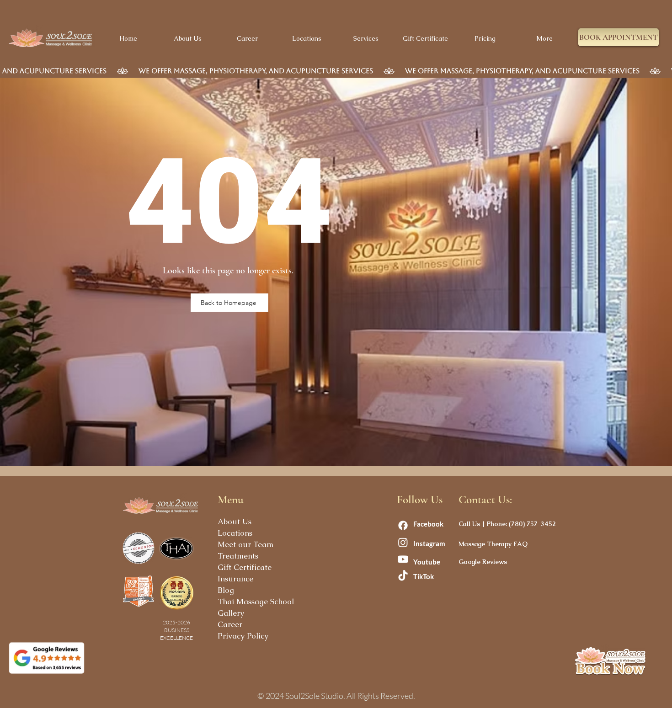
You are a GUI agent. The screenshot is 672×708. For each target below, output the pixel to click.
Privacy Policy (243, 636)
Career (230, 624)
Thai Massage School (256, 601)
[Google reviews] (46, 658)
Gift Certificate (245, 567)
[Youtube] (403, 559)
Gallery (231, 613)
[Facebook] (403, 525)
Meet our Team (245, 544)
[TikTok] (403, 576)
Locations (235, 533)
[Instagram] (403, 542)
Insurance (235, 579)
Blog (226, 590)
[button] (618, 37)
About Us (234, 521)
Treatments (238, 556)
